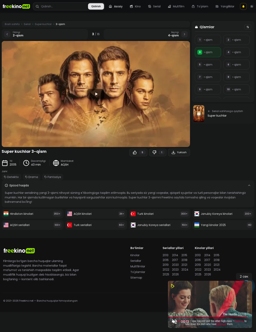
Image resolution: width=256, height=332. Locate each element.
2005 (13, 165)
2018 (184, 260)
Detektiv (13, 177)
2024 (184, 270)
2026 (175, 274)
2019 (166, 265)
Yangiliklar (227, 6)
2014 (175, 255)
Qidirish (96, 6)
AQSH (64, 165)
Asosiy (118, 6)
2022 (166, 270)
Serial (157, 6)
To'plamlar (137, 272)
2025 (166, 274)
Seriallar (135, 261)
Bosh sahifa (12, 24)
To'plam (202, 6)
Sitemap (136, 278)
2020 (175, 265)
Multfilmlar (137, 266)
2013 (165, 255)
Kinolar (135, 255)
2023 (175, 270)
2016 (166, 260)
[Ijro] (95, 94)
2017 (175, 260)
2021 (184, 265)
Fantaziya (54, 177)
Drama (33, 177)
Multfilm (178, 6)
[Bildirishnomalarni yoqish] (243, 6)
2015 (184, 255)
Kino (138, 6)
